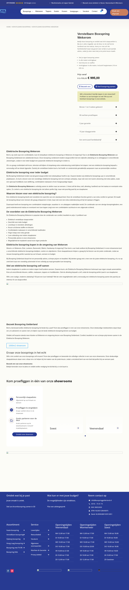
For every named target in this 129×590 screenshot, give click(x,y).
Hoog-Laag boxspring (14, 543)
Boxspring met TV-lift (14, 548)
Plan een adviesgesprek (56, 506)
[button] (83, 435)
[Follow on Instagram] (12, 570)
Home (8, 27)
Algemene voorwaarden (36, 544)
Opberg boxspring (13, 539)
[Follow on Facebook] (8, 570)
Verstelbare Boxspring (21, 27)
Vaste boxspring (12, 530)
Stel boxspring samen (106, 86)
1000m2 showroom (17, 345)
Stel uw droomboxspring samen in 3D (20, 506)
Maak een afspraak (116, 12)
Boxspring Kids (12, 552)
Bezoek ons (85, 86)
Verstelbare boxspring (14, 535)
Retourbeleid (36, 535)
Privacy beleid (36, 555)
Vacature (34, 539)
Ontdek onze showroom (24, 434)
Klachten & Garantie (38, 550)
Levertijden (35, 530)
